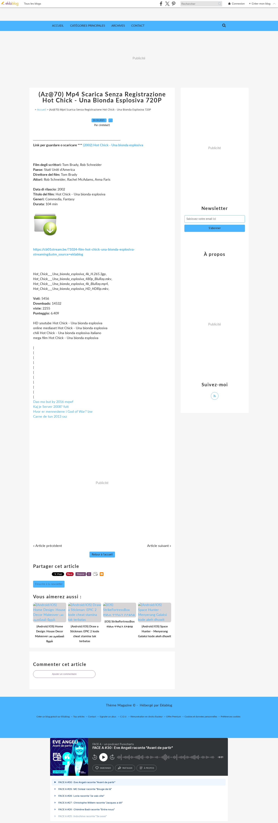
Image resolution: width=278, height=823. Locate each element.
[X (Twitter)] (167, 4)
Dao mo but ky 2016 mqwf (53, 402)
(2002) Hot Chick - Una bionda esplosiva (113, 145)
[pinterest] (173, 4)
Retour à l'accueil (102, 554)
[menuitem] (58, 26)
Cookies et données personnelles (201, 716)
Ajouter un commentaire (64, 674)
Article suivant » (159, 546)
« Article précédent (47, 546)
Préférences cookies (230, 716)
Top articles (79, 716)
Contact (137, 25)
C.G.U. (123, 716)
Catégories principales (87, 25)
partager (127, 768)
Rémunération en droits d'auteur (146, 716)
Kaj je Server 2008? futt (51, 407)
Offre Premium (173, 716)
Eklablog (166, 705)
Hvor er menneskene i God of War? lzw (62, 411)
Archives (118, 25)
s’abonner (105, 768)
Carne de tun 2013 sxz (50, 416)
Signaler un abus (108, 716)
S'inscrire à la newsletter (49, 584)
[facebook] (161, 4)
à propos (149, 768)
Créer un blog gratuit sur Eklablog (53, 716)
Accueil (58, 25)
